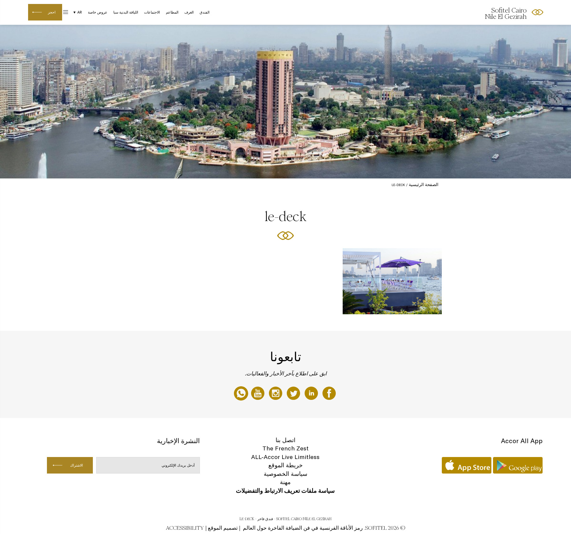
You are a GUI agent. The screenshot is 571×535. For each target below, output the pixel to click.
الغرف (189, 12)
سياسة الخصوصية (285, 474)
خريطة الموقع (285, 465)
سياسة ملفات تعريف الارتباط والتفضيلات (285, 490)
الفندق (204, 12)
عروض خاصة (97, 12)
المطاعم (172, 12)
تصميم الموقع (223, 527)
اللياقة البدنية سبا (125, 12)
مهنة (285, 482)
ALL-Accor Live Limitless (285, 457)
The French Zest (285, 448)
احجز (52, 12)
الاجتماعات (152, 12)
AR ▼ (77, 12)
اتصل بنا (285, 440)
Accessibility (185, 527)
